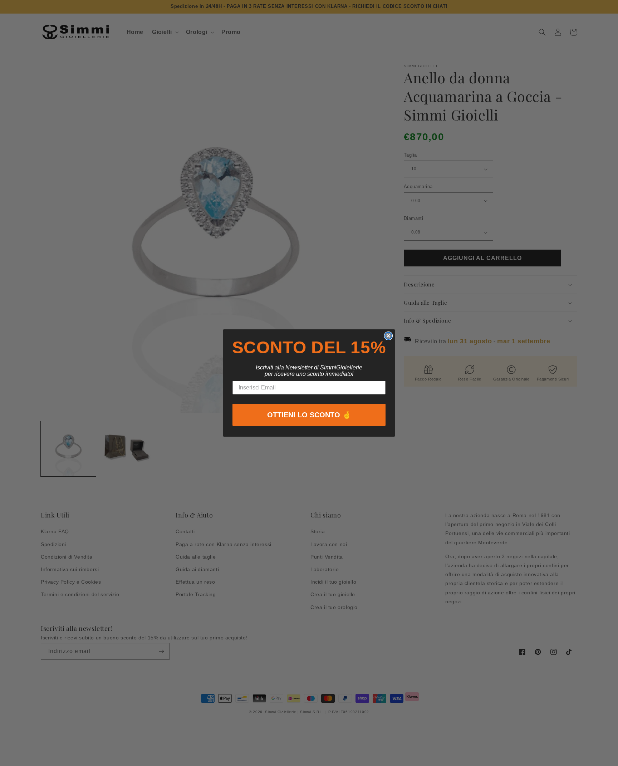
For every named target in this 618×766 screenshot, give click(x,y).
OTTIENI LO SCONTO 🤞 (309, 415)
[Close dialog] (388, 335)
